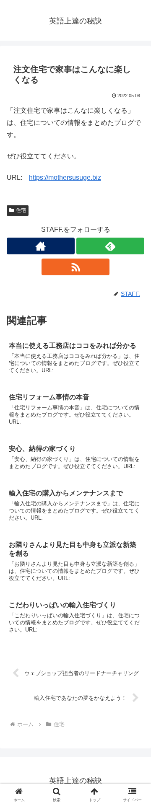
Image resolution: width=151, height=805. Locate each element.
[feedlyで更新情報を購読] (110, 246)
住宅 (21, 210)
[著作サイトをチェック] (41, 246)
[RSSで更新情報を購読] (75, 267)
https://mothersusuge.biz (65, 177)
